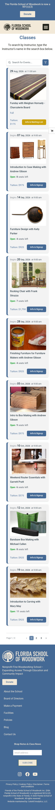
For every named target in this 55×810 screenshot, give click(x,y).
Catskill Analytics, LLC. (38, 801)
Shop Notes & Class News (27, 744)
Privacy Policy (12, 784)
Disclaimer (37, 784)
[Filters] (45, 62)
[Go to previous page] (26, 638)
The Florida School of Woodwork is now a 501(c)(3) (27, 5)
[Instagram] (20, 774)
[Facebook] (27, 774)
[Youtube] (35, 774)
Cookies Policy (25, 784)
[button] (46, 27)
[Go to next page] (46, 638)
